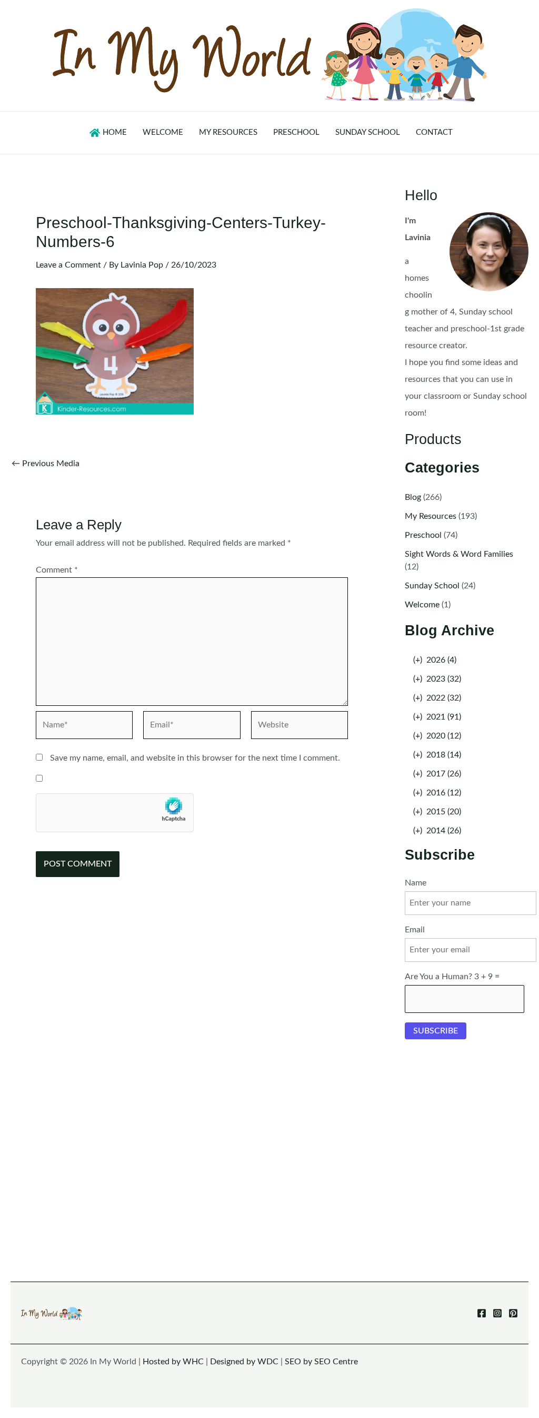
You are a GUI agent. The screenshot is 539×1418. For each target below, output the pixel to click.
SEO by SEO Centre (321, 1361)
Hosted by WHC (173, 1361)
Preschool (423, 535)
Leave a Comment (68, 265)
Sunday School (432, 586)
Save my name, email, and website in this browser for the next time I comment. (195, 758)
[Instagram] (497, 1313)
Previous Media (45, 463)
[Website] (299, 727)
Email (415, 929)
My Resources (430, 516)
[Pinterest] (513, 1313)
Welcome (422, 604)
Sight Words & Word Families (459, 554)
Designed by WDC (244, 1361)
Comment (57, 570)
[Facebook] (481, 1313)
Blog (413, 497)
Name (415, 883)
